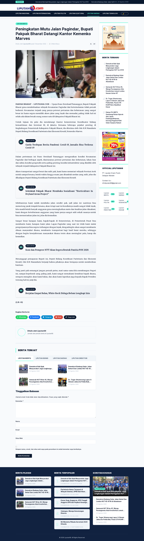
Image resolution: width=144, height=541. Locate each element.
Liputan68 (41, 331)
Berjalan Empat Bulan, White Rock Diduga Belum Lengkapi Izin (57, 293)
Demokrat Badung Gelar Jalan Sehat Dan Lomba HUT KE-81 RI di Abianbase (108, 2)
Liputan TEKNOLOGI (110, 13)
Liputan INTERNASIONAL (42, 13)
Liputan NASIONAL (22, 13)
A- (91, 44)
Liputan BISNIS (42, 358)
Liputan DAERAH (93, 13)
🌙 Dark (124, 13)
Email (17, 430)
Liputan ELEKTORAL (76, 13)
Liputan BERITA (24, 358)
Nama (18, 421)
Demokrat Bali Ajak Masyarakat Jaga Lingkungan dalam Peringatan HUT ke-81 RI (54, 2)
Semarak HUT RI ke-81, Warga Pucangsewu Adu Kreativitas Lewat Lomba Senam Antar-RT (115, 90)
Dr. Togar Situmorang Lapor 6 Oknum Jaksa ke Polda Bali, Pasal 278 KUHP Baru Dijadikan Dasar (115, 103)
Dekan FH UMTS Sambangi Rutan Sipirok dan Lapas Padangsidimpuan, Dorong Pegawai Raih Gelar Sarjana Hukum (114, 117)
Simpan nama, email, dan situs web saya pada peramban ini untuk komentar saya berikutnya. (49, 449)
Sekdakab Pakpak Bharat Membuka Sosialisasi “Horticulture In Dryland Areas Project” (59, 192)
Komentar (20, 401)
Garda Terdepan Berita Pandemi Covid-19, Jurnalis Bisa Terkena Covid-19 (59, 146)
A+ (94, 44)
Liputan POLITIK (60, 13)
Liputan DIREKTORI (79, 358)
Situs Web (19, 438)
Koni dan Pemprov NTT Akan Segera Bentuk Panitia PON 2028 (57, 250)
